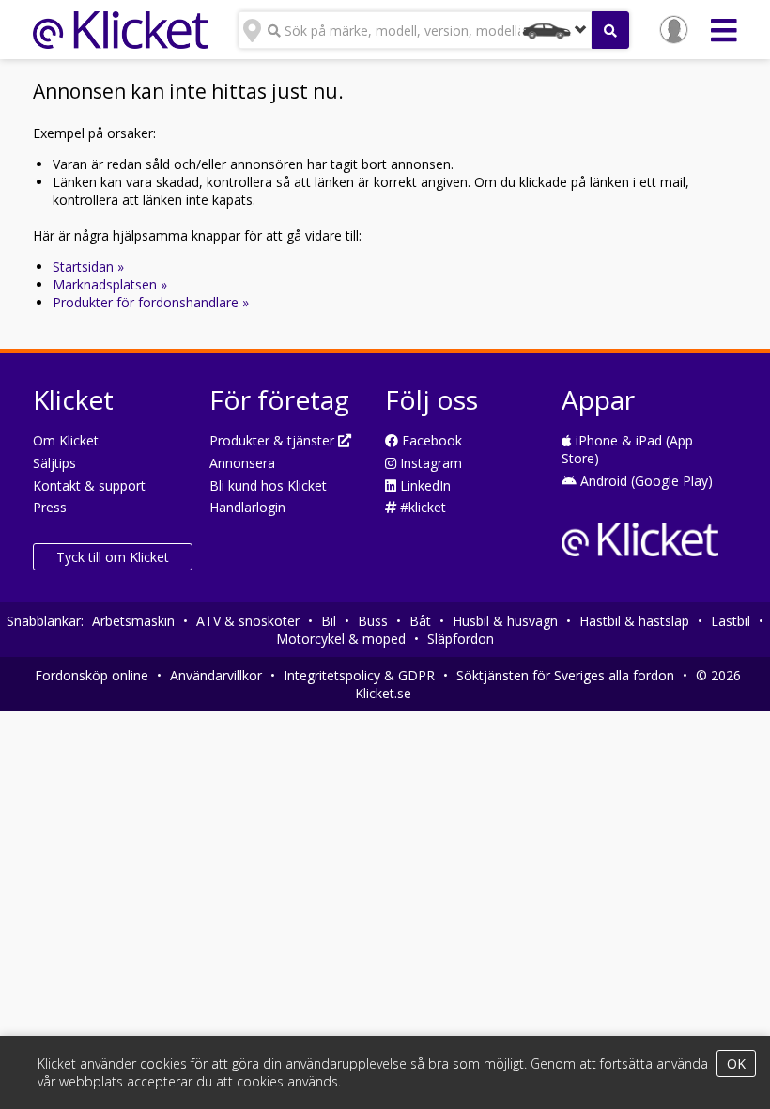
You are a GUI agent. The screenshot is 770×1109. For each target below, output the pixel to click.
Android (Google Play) (645, 481)
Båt (420, 621)
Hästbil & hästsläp (634, 621)
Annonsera (242, 463)
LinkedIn (423, 485)
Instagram (429, 463)
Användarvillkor (216, 675)
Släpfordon (460, 639)
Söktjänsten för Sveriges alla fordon (565, 675)
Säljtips (54, 463)
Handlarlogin (247, 507)
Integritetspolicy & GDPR (359, 675)
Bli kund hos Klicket (268, 485)
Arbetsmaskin (133, 621)
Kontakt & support (89, 485)
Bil (328, 621)
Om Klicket (66, 440)
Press (50, 507)
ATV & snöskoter (248, 621)
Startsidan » (88, 266)
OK (736, 1063)
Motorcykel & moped (341, 639)
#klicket (421, 507)
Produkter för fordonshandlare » (151, 302)
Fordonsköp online (91, 675)
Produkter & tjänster (273, 440)
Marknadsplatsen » (110, 284)
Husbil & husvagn (505, 621)
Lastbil (730, 621)
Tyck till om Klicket (112, 557)
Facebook (430, 440)
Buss (373, 621)
